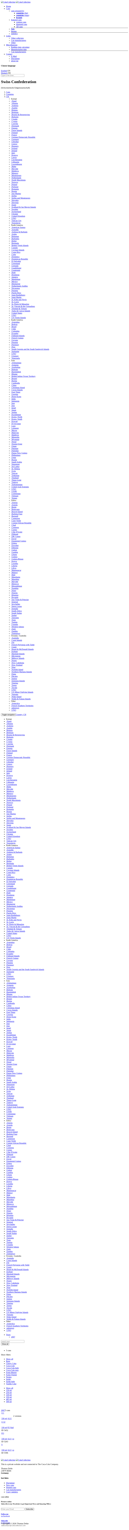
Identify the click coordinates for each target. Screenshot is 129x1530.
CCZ (3, 1422)
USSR (14, 491)
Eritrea (14, 543)
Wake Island (16, 697)
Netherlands (16, 178)
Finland (14, 133)
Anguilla (15, 230)
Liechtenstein (16, 160)
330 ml (9, 1395)
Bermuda (15, 243)
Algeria (14, 503)
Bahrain (14, 369)
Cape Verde (16, 521)
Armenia (15, 365)
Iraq (13, 406)
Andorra (14, 106)
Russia (14, 191)
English (4, 71)
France (14, 135)
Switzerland (16, 212)
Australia (15, 638)
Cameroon (15, 518)
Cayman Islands (17, 250)
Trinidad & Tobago (19, 309)
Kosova (14, 155)
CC (2, 1413)
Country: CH (21, 714)
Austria (14, 108)
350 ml (9, 1397)
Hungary (15, 146)
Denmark (15, 126)
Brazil (13, 327)
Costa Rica (15, 252)
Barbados (15, 239)
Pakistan (14, 448)
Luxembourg (16, 164)
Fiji (12, 642)
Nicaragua (15, 288)
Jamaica (14, 277)
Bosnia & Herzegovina (20, 115)
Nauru (14, 660)
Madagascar (16, 570)
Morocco (15, 584)
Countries (10, 94)
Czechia (14, 124)
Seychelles (15, 604)
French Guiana (17, 338)
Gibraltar (15, 142)
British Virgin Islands (19, 245)
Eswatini (15, 545)
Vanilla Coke (11, 1384)
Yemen (14, 498)
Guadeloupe (16, 268)
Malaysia (15, 433)
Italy (13, 153)
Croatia (14, 119)
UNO (13, 218)
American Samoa (18, 227)
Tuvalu (14, 688)
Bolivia (14, 324)
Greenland (15, 263)
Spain (13, 205)
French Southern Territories (22, 706)
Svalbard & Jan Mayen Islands (23, 207)
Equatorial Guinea (18, 541)
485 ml (9, 1399)
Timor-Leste (16, 480)
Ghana (14, 554)
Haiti (13, 272)
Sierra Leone (16, 606)
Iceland (14, 148)
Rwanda (14, 597)
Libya (13, 568)
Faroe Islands (16, 130)
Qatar (13, 457)
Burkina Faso (16, 514)
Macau (14, 430)
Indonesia (15, 401)
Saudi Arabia (16, 462)
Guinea (14, 557)
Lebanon (15, 428)
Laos (13, 426)
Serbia (14, 196)
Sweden (14, 209)
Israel (13, 408)
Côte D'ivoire (16, 532)
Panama (14, 291)
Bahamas (15, 236)
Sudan (14, 615)
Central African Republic (21, 523)
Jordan (14, 412)
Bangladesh (16, 372)
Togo (13, 620)
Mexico (14, 281)
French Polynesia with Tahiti (22, 645)
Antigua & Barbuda (19, 232)
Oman (14, 446)
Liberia (14, 566)
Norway (14, 182)
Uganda (14, 624)
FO (2, 1433)
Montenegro (16, 175)
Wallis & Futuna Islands (21, 699)
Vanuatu (14, 694)
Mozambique (16, 586)
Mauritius (15, 579)
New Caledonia (17, 663)
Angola (14, 505)
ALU (9, 1418)
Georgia (14, 394)
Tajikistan (15, 475)
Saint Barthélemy (18, 295)
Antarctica (15, 703)
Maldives (15, 435)
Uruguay (15, 356)
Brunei (14, 378)
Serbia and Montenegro (20, 198)
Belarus (14, 110)
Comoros (15, 527)
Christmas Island (18, 388)
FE (8, 1427)
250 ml (9, 1393)
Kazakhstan (16, 415)
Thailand (15, 478)
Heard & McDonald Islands (22, 649)
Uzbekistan (16, 494)
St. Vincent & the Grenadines (23, 306)
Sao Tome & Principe (20, 600)
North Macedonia (18, 180)
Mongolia (15, 437)
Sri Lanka (15, 466)
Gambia (14, 552)
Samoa (14, 679)
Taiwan (14, 473)
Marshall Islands (18, 654)
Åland (14, 101)
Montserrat (15, 284)
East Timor (15, 392)
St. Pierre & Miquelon (20, 304)
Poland (14, 184)
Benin (13, 507)
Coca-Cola (10, 1366)
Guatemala (15, 270)
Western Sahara (17, 627)
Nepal (13, 442)
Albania (14, 103)
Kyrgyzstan (16, 424)
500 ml (9, 1402)
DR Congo (15, 536)
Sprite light (10, 1381)
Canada (14, 248)
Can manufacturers (13, 1490)
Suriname (15, 351)
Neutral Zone (16, 444)
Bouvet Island (17, 512)
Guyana (14, 340)
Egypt (13, 539)
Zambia (14, 631)
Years (8, 1335)
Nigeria (14, 593)
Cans (8, 92)
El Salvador (16, 261)
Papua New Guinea (19, 453)
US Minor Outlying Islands (22, 692)
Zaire (13, 629)
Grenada (14, 266)
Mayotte (14, 169)
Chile (13, 329)
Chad (13, 525)
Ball (12, 1427)
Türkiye (14, 482)
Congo (14, 530)
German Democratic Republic (23, 137)
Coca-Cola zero (12, 1370)
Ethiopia (14, 548)
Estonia (14, 128)
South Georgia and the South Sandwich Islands (30, 349)
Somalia (14, 609)
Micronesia (15, 656)
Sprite (8, 1379)
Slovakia (15, 200)
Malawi (14, 572)
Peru (13, 347)
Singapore (15, 464)
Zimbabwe (15, 633)
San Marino (16, 194)
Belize (14, 241)
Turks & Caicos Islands (20, 311)
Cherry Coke (11, 1363)
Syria (13, 471)
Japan (13, 410)
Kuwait (14, 421)
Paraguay (15, 345)
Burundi (14, 516)
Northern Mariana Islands (21, 672)
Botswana (15, 509)
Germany (15, 139)
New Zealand (16, 665)
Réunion (14, 595)
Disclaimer (10, 1483)
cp (13, 1439)
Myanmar (15, 439)
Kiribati (14, 651)
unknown (15, 708)
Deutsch (4, 73)
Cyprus (14, 121)
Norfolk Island (17, 669)
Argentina (15, 322)
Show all (5, 1344)
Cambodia (15, 383)
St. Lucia (15, 302)
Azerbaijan (15, 367)
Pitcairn (14, 676)
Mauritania (15, 577)
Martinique (15, 279)
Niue (13, 667)
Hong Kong (16, 397)
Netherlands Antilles (19, 286)
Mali (13, 575)
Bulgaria (14, 117)
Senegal (14, 602)
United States (16, 313)
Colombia (15, 331)
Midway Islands (17, 658)
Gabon (14, 550)
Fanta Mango (11, 1372)
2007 (13, 1337)
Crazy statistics (12, 1492)
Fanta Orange (11, 1375)
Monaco (14, 173)
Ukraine (14, 214)
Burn (8, 1361)
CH (7, 96)
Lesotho (14, 563)
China (13, 385)
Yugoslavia (15, 223)
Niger (13, 591)
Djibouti (14, 534)
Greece (14, 144)
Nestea (8, 1377)
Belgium (14, 112)
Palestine (15, 451)
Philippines (15, 455)
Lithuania (15, 162)
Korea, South (16, 419)
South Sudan (16, 613)
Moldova (15, 171)
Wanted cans (11, 1487)
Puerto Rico (16, 293)
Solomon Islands (18, 681)
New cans (10, 1485)
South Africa (16, 611)
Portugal (14, 187)
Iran (13, 403)
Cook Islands (16, 640)
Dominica (15, 257)
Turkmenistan (16, 485)
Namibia (14, 588)
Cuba (13, 254)
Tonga (14, 685)
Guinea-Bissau (17, 559)
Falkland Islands (18, 336)
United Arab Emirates (20, 487)
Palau (13, 674)
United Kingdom (18, 216)
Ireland (14, 151)
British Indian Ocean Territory (23, 376)
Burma (14, 381)
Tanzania (15, 618)
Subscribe (29, 1509)
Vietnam (14, 496)
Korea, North (16, 417)
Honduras (15, 275)
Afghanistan (16, 363)
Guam (14, 647)
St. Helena (15, 469)
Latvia (14, 157)
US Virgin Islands (18, 318)
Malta (13, 166)
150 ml (9, 1390)
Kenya (14, 561)
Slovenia (15, 203)
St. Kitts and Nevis (19, 300)
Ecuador (14, 333)
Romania (15, 189)
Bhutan (14, 374)
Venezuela (15, 358)
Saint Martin (16, 297)
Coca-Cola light (12, 1368)
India (13, 399)
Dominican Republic (19, 259)
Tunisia (14, 622)
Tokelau (14, 683)
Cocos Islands (17, 390)
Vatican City (16, 221)
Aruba (14, 234)
